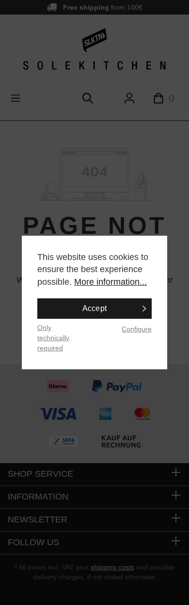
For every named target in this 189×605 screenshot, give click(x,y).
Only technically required (53, 337)
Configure (137, 329)
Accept (94, 308)
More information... (110, 282)
